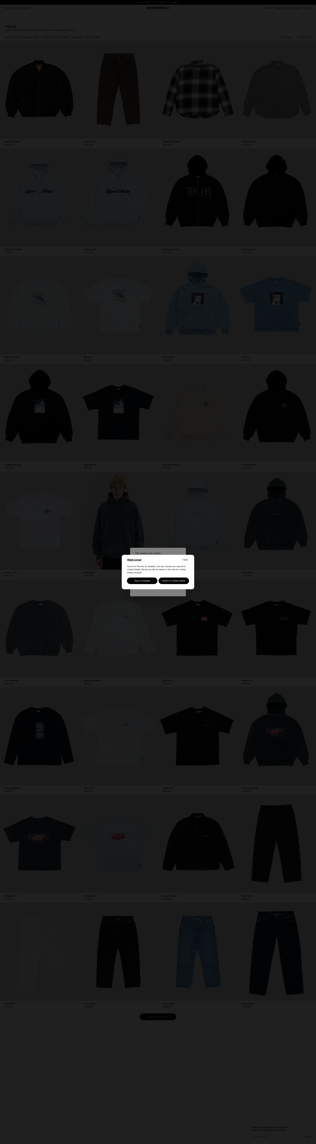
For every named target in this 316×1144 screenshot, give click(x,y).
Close (185, 559)
